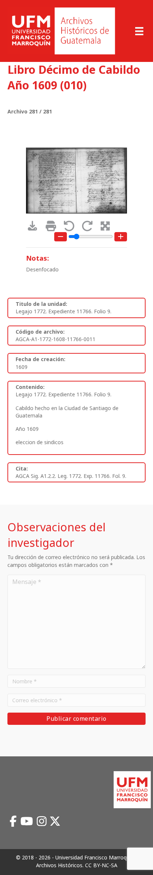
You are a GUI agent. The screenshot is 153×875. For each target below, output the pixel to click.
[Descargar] (35, 227)
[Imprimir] (53, 227)
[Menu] (139, 31)
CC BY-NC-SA (101, 865)
